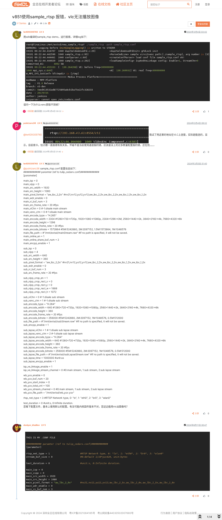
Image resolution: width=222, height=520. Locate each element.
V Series (21, 23)
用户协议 (177, 512)
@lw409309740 (51, 123)
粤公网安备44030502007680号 (115, 512)
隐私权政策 (191, 512)
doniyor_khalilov (34, 425)
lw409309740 (33, 32)
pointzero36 (32, 123)
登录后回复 (203, 24)
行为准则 (165, 512)
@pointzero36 (53, 164)
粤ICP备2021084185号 (82, 512)
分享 (197, 111)
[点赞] (204, 111)
